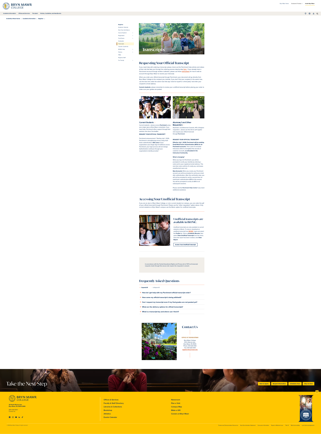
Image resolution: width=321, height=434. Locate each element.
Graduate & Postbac (296, 3)
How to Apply (264, 383)
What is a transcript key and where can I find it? (160, 311)
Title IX (287, 425)
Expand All (144, 287)
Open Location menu (305, 14)
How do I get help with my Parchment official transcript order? (166, 292)
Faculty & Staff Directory (114, 403)
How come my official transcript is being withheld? (161, 297)
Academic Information (9, 13)
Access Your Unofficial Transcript (185, 244)
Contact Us (12, 411)
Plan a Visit (175, 403)
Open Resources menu (313, 14)
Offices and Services (24, 13)
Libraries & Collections (113, 406)
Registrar (40, 18)
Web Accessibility (295, 425)
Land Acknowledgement (308, 425)
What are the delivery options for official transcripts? (162, 307)
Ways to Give (308, 383)
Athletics (107, 413)
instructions (186, 71)
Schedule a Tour (295, 383)
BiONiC (191, 231)
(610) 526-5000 (13, 410)
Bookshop (108, 410)
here (184, 69)
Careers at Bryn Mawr (180, 413)
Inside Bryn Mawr (309, 3)
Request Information (279, 383)
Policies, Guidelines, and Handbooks (50, 13)
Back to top (317, 391)
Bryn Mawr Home (284, 3)
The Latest (35, 13)
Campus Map (176, 406)
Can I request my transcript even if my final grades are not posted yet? (169, 302)
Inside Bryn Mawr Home (13, 18)
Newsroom (175, 399)
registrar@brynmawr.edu (190, 350)
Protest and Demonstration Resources (228, 425)
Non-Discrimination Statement (248, 425)
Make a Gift (175, 410)
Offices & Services (111, 399)
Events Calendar (110, 417)
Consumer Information (263, 425)
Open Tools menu (309, 14)
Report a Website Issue (277, 425)
